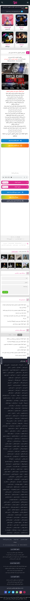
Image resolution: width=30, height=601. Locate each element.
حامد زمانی (24, 411)
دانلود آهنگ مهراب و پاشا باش (19, 324)
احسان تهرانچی (24, 370)
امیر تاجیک (24, 380)
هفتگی (19, 335)
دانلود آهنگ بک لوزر (21, 350)
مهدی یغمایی (9, 520)
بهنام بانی (16, 400)
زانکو (17, 428)
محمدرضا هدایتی (15, 502)
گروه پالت (25, 482)
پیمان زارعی (11, 405)
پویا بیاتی (18, 405)
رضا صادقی (24, 426)
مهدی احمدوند (18, 515)
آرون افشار (24, 367)
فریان (21, 474)
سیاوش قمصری (15, 436)
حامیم (13, 413)
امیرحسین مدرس (16, 385)
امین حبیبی (18, 388)
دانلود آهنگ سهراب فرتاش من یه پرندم (15, 552)
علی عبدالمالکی (23, 456)
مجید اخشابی (10, 484)
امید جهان (6, 375)
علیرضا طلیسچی (16, 464)
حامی (18, 413)
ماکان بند (6, 482)
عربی (10, 449)
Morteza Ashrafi (18, 243)
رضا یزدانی (11, 426)
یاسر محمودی (24, 532)
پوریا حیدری (24, 405)
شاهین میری (24, 444)
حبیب (9, 413)
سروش (6, 431)
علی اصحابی (10, 451)
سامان (18, 431)
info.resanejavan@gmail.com (11, 544)
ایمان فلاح (11, 393)
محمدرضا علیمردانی (13, 499)
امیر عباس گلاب (23, 383)
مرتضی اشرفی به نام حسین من (17, 53)
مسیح (9, 510)
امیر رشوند (10, 380)
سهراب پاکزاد (10, 433)
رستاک (25, 423)
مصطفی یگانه (15, 512)
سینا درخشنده (9, 438)
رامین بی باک (9, 421)
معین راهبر (7, 512)
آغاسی (13, 367)
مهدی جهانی (10, 515)
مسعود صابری (24, 510)
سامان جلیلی (12, 431)
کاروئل (25, 477)
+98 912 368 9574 (23, 544)
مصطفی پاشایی (23, 512)
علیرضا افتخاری (24, 461)
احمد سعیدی (5, 370)
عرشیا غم (5, 449)
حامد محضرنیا (17, 411)
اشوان (4, 372)
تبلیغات (15, 542)
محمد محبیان (16, 497)
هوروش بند (7, 530)
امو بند (18, 375)
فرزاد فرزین (6, 469)
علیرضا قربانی (24, 466)
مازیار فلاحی (12, 482)
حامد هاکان (10, 411)
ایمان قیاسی (24, 395)
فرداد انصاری (19, 469)
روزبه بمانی (4, 426)
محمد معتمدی (8, 497)
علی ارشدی (17, 451)
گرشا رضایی (16, 479)
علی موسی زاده (7, 456)
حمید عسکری (24, 418)
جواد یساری (17, 408)
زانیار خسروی (11, 428)
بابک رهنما (24, 398)
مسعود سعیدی (5, 507)
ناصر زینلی (24, 530)
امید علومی (10, 377)
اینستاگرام (20, 592)
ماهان (25, 484)
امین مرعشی (10, 390)
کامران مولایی (19, 477)
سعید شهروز (24, 433)
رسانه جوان (15, 2)
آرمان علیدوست (14, 365)
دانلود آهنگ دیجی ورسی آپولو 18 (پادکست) (16, 321)
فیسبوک (5, 592)
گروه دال (19, 482)
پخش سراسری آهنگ (7, 539)
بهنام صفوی (9, 400)
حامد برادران (6, 408)
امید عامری (17, 377)
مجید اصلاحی (24, 487)
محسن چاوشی (6, 489)
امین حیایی (11, 388)
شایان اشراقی (16, 444)
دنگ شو (20, 421)
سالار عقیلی (24, 431)
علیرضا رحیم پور (8, 461)
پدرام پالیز (14, 403)
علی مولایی (24, 459)
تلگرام (13, 592)
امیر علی (9, 383)
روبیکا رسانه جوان (13, 197)
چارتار (12, 408)
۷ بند (26, 365)
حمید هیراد (16, 418)
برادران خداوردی (6, 398)
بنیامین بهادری (23, 400)
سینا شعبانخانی (16, 441)
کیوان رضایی (24, 479)
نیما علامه (14, 530)
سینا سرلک (24, 441)
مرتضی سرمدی (15, 504)
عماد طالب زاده (16, 466)
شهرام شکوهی (8, 446)
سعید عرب (17, 433)
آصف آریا (18, 367)
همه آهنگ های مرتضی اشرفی (14, 201)
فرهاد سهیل (7, 471)
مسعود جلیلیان (23, 507)
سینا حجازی (16, 438)
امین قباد (17, 390)
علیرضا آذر (11, 459)
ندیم (19, 530)
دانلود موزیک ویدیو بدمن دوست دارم (15, 570)
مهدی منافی (24, 520)
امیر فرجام (24, 385)
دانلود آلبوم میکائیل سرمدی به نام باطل (15, 584)
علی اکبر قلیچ (24, 454)
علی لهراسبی (15, 456)
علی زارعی (17, 454)
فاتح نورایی (8, 466)
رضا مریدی (18, 426)
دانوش (25, 421)
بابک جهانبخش (5, 395)
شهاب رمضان (24, 446)
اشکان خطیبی (11, 372)
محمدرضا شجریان (23, 499)
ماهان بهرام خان (18, 484)
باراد (13, 398)
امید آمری (12, 375)
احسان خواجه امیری (14, 370)
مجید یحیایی (24, 489)
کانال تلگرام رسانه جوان (14, 140)
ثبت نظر (5, 292)
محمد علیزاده (24, 497)
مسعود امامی (7, 504)
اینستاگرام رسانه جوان (13, 145)
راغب (15, 421)
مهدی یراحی (16, 520)
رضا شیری (8, 423)
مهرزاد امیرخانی (17, 522)
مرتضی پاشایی (24, 504)
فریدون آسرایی (14, 474)
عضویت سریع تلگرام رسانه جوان (14, 192)
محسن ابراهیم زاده (15, 489)
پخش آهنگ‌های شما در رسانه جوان (13, 11)
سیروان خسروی (6, 436)
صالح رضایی (15, 449)
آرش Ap (21, 365)
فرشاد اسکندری (23, 471)
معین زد (25, 515)
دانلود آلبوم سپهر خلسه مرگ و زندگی (14, 582)
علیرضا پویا (16, 461)
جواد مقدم (24, 408)
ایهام (18, 395)
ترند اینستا (16, 539)
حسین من (5, 243)
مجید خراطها (16, 487)
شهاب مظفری (16, 446)
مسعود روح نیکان (14, 507)
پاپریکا (25, 403)
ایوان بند (13, 395)
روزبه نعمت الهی (23, 428)
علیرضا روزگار (24, 464)
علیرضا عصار (8, 464)
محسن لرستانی (16, 492)
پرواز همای (8, 403)
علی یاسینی (17, 459)
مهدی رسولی (24, 517)
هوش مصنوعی (24, 539)
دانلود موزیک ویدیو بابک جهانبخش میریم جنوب (15, 572)
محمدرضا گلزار (24, 502)
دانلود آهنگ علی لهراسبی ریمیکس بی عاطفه (16, 339)
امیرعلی (9, 385)
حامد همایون (24, 413)
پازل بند (20, 403)
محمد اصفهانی (23, 494)
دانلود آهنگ (12, 182)
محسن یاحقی (8, 492)
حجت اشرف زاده (23, 416)
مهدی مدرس (16, 517)
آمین (9, 367)
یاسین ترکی (16, 532)
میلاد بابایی (16, 525)
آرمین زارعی (6, 365)
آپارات (24, 592)
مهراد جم (25, 522)
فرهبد (25, 474)
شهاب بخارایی (8, 444)
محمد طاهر (7, 494)
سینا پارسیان (24, 438)
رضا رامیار (14, 423)
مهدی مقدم (9, 517)
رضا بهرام (20, 423)
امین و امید (24, 393)
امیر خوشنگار (17, 380)
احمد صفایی (18, 372)
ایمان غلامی (17, 393)
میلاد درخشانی (16, 527)
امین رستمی (24, 390)
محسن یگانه (24, 492)
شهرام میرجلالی (23, 449)
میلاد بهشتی (24, 527)
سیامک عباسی (24, 436)
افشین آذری (24, 375)
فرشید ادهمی (15, 471)
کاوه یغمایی (11, 477)
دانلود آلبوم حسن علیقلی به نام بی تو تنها (15, 580)
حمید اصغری (8, 416)
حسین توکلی (15, 416)
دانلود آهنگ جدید (22, 245)
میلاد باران (9, 525)
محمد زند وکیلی (15, 494)
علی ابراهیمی (24, 451)
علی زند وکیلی (10, 454)
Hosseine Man (11, 243)
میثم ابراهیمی (24, 525)
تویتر (9, 592)
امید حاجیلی (24, 377)
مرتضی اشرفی (15, 245)
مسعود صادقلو (15, 510)
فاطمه (25, 469)
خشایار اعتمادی (9, 418)
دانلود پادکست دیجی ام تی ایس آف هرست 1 (15, 554)
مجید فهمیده (9, 487)
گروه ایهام (9, 479)
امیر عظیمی (15, 383)
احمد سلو (25, 372)
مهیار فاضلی (9, 522)
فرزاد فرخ (13, 469)
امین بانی (25, 388)
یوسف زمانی (9, 532)
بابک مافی (18, 398)
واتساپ (17, 592)
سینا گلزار (9, 441)
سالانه (10, 335)
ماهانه (14, 335)
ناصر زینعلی (8, 527)
